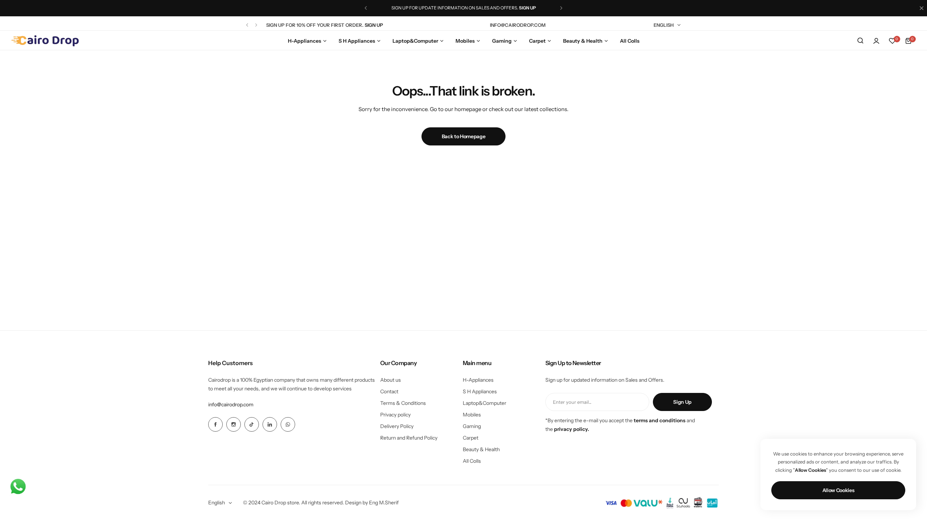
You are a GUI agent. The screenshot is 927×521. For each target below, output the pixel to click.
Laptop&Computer (484, 403)
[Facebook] (215, 424)
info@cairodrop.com (230, 404)
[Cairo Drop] (45, 41)
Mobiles (472, 414)
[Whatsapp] (288, 424)
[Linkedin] (270, 424)
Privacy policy (395, 414)
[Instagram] (233, 424)
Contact (389, 391)
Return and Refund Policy (408, 438)
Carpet (470, 438)
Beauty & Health (481, 449)
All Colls (472, 461)
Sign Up (682, 402)
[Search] (860, 41)
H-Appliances (478, 380)
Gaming (472, 426)
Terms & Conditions (403, 403)
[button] (365, 8)
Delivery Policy (397, 426)
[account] (876, 41)
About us (390, 380)
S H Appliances (480, 391)
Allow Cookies (838, 490)
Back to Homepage (464, 136)
